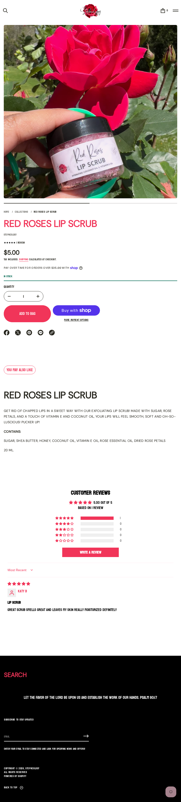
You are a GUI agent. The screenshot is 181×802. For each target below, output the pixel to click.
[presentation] (90, 111)
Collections (21, 212)
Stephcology (32, 769)
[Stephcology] (90, 10)
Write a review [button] (90, 552)
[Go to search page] (5, 10)
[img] (19, 583)
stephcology (10, 234)
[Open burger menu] (175, 10)
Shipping (23, 259)
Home (6, 212)
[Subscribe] (86, 736)
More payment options (76, 320)
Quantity (9, 287)
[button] (5, 10)
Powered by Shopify (15, 776)
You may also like (20, 370)
